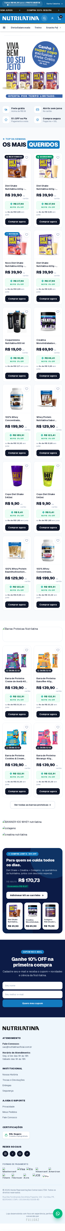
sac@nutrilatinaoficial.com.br (17, 1047)
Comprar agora (17, 221)
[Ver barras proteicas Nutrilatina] (32, 634)
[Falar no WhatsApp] (57, 1213)
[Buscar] (44, 18)
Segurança (8, 1090)
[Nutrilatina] (21, 18)
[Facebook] (12, 1154)
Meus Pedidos (10, 1112)
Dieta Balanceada (20, 27)
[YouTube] (20, 1154)
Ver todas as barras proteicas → (32, 804)
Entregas (7, 1085)
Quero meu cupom (32, 1003)
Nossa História (10, 1074)
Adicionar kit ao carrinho (27, 895)
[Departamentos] (5, 27)
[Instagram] (5, 1154)
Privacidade (9, 1106)
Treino (38, 27)
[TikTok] (27, 1154)
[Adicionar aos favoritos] (27, 157)
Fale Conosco (10, 1117)
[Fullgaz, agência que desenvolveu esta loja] (32, 1219)
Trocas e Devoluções (14, 1080)
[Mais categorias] (60, 27)
